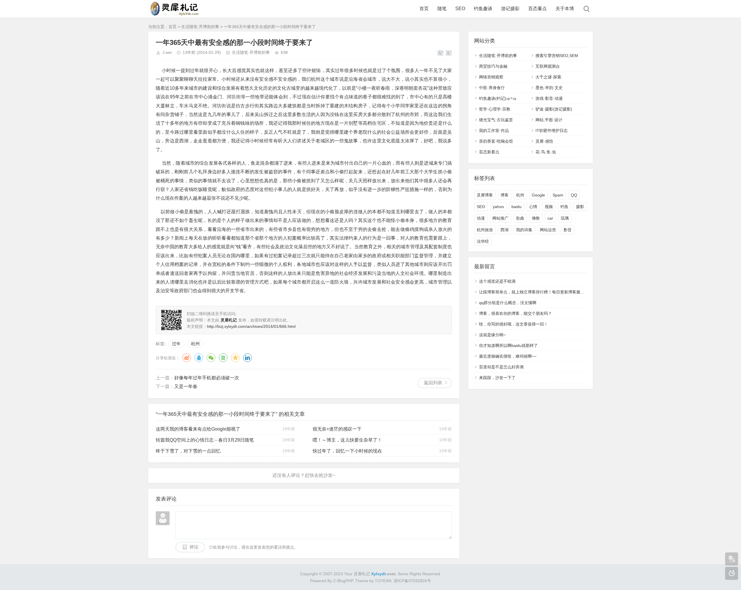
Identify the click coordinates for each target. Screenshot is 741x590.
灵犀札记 (362, 573)
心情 (533, 206)
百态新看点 (489, 152)
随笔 (442, 8)
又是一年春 (185, 386)
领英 (247, 357)
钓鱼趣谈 (483, 8)
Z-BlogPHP (343, 580)
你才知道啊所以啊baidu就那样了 (508, 345)
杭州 (195, 343)
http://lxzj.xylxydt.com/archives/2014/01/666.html (251, 326)
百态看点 (537, 8)
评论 (194, 547)
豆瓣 (223, 357)
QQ (199, 357)
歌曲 (520, 218)
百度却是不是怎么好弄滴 (501, 367)
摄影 (580, 206)
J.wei (167, 52)
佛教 (536, 218)
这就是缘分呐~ (492, 334)
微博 (186, 357)
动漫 (481, 218)
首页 (424, 8)
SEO (460, 8)
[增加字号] (440, 53)
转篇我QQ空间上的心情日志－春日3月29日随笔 (205, 440)
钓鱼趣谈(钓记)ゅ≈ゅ (498, 98)
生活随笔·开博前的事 (200, 26)
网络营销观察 (491, 77)
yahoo (498, 206)
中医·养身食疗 (492, 87)
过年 (176, 343)
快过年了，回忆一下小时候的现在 (347, 451)
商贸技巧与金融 (493, 66)
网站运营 (548, 229)
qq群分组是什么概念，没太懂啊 (507, 302)
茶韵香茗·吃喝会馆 (496, 141)
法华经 (483, 241)
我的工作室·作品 (494, 130)
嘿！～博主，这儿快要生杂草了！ (347, 440)
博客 (504, 195)
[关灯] (731, 573)
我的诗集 (524, 229)
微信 (211, 357)
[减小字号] (449, 53)
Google (538, 195)
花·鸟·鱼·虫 (545, 152)
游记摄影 (510, 8)
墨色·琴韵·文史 (549, 87)
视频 (549, 206)
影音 (568, 229)
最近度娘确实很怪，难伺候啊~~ (507, 356)
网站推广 (500, 218)
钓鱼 (564, 206)
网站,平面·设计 (548, 119)
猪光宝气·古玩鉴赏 (496, 119)
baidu (516, 206)
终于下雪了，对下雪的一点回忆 (188, 451)
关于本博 (564, 8)
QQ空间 (235, 357)
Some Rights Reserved (419, 573)
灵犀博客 (485, 195)
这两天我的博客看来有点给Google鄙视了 (198, 429)
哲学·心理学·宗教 (494, 109)
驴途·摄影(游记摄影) (553, 109)
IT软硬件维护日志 (551, 130)
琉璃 (565, 218)
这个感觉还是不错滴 (497, 281)
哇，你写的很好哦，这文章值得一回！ (513, 324)
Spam (558, 195)
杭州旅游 (485, 229)
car (550, 218)
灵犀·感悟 (544, 141)
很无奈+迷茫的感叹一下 (337, 429)
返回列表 (433, 382)
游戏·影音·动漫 (549, 98)
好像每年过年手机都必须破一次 (206, 377)
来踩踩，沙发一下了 (497, 377)
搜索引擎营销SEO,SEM (556, 55)
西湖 (504, 229)
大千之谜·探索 (548, 77)
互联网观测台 (547, 66)
